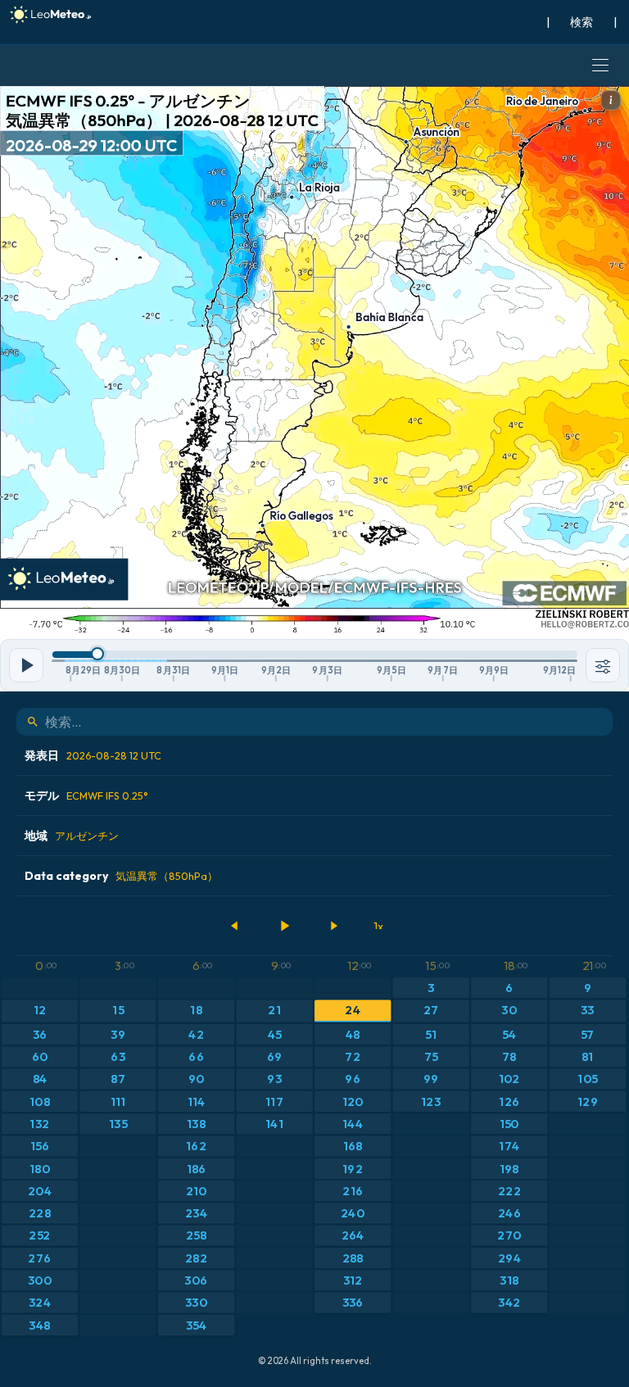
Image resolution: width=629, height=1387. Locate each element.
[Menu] (600, 65)
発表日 (93, 755)
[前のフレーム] (235, 926)
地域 (72, 835)
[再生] (284, 926)
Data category (121, 875)
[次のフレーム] (333, 926)
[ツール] (603, 665)
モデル (86, 795)
